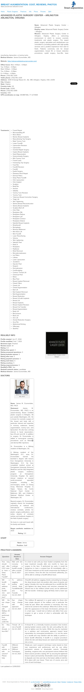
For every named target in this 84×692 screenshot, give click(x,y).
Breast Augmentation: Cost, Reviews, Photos (29, 4)
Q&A (49, 11)
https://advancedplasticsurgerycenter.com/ (22, 61)
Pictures (43, 11)
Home (3, 11)
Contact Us (70, 682)
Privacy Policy (78, 682)
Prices (36, 11)
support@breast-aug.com (50, 682)
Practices (23, 11)
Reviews (63, 682)
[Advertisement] (26, 21)
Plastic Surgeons (12, 11)
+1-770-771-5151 (35, 682)
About (58, 682)
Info (30, 11)
